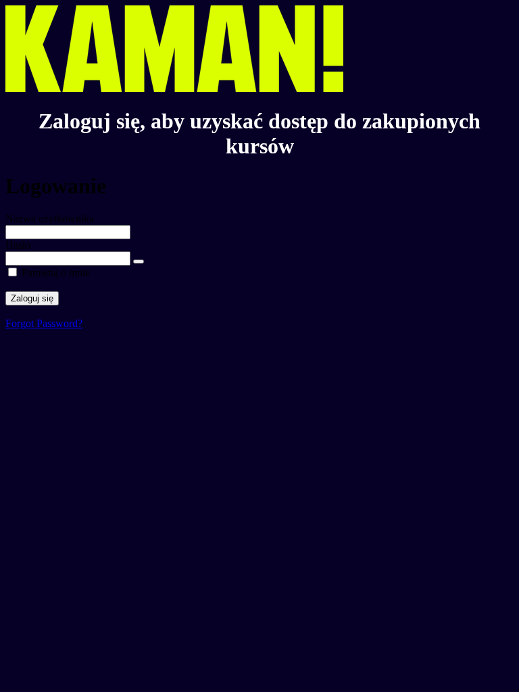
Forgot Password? (43, 323)
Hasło (17, 245)
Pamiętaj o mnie (56, 272)
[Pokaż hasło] (138, 262)
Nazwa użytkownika (49, 218)
